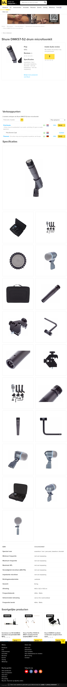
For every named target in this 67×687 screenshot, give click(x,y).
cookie (42, 684)
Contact (61, 133)
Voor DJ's (4, 675)
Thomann (6, 136)
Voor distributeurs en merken (33, 653)
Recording (5, 679)
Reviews (33, 7)
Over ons (5, 12)
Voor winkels (29, 651)
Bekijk (60, 125)
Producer (5, 7)
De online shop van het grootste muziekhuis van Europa (25, 136)
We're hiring (28, 655)
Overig (45, 7)
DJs (3, 650)
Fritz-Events (7, 125)
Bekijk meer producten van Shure (31, 76)
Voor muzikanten (7, 673)
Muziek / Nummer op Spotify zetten (12, 681)
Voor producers (6, 671)
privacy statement (51, 684)
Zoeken (45, 2)
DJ (10, 7)
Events (39, 7)
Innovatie (26, 7)
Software (4, 677)
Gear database (7, 33)
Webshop (52, 7)
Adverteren (28, 650)
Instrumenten (17, 7)
